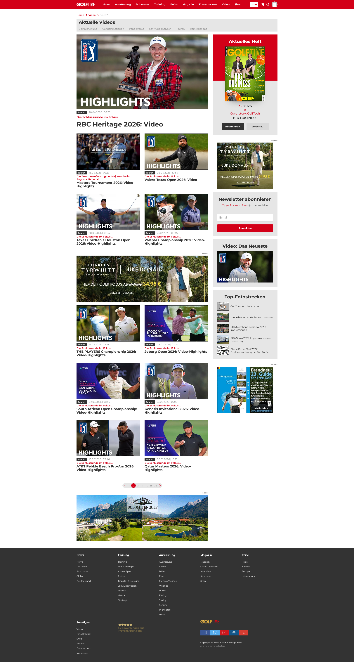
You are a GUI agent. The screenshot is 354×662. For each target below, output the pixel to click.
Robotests (142, 4)
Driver (162, 566)
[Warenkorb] (262, 5)
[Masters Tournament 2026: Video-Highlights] (108, 152)
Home (80, 14)
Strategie (123, 600)
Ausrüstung (123, 4)
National (246, 566)
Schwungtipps (126, 566)
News (106, 4)
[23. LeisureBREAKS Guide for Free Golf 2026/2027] (245, 390)
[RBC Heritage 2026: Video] (142, 71)
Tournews (82, 566)
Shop (238, 4)
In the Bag (165, 609)
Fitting (162, 595)
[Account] (274, 6)
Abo (254, 4)
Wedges (163, 585)
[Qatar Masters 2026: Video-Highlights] (176, 438)
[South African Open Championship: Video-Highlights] (108, 381)
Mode (162, 614)
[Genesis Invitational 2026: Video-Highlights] (176, 381)
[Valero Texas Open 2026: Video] (176, 152)
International (249, 576)
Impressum (83, 653)
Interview (205, 571)
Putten (122, 576)
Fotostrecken (208, 4)
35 (151, 485)
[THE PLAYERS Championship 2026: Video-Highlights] (108, 323)
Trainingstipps (198, 28)
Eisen (162, 576)
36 (155, 485)
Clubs (80, 576)
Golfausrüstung (88, 28)
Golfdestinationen (113, 28)
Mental (121, 595)
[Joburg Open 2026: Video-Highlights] (176, 323)
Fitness (122, 590)
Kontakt (81, 643)
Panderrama (136, 28)
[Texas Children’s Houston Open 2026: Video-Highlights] (108, 212)
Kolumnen (206, 576)
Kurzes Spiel (124, 571)
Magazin (188, 4)
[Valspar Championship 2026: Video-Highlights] (176, 212)
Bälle (161, 571)
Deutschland (84, 581)
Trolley (162, 600)
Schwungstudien (127, 585)
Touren (180, 28)
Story (203, 581)
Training (159, 4)
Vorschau (257, 126)
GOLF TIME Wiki (209, 566)
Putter (162, 590)
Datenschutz (84, 648)
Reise (174, 4)
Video (226, 4)
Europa (246, 571)
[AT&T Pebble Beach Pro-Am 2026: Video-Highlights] (108, 438)
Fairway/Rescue (168, 581)
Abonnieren (232, 126)
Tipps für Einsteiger (128, 581)
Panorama (82, 571)
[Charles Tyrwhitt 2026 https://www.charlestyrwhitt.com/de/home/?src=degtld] (142, 279)
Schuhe (163, 605)
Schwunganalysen (160, 28)
